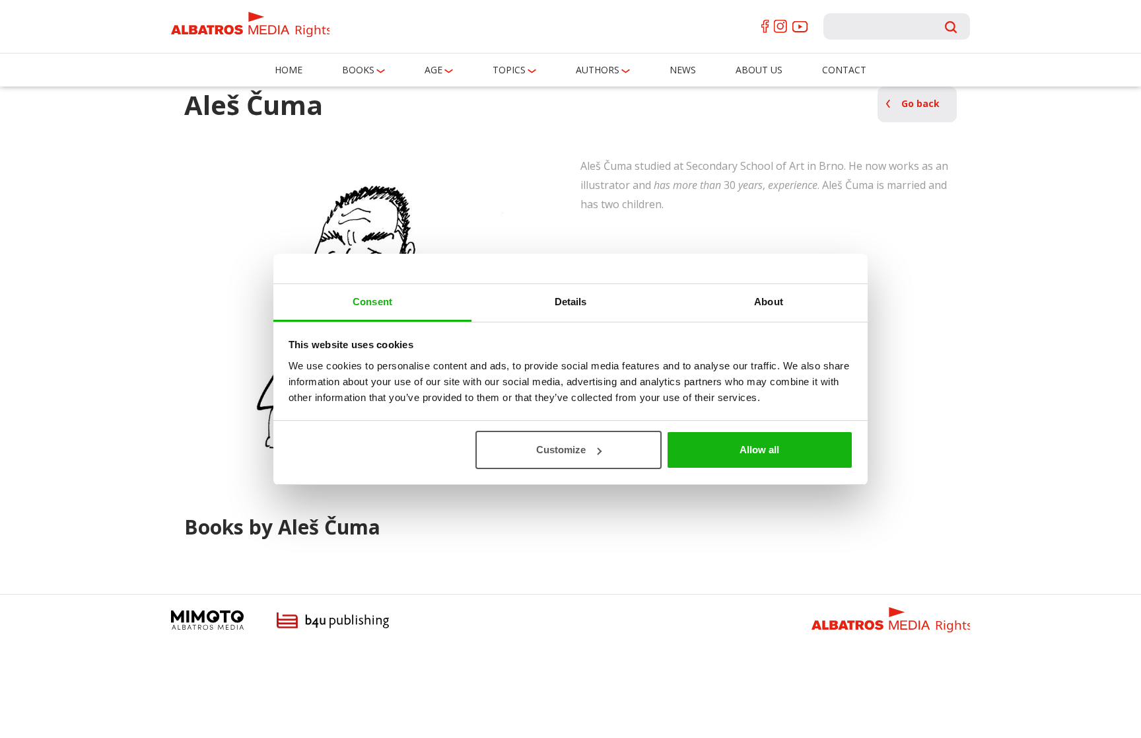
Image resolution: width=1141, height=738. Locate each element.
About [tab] (768, 301)
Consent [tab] (372, 301)
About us (759, 69)
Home (288, 69)
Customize (561, 449)
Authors (597, 69)
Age (433, 69)
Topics (509, 69)
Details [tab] (571, 301)
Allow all (759, 449)
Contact (844, 69)
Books (358, 69)
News (683, 69)
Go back (920, 103)
